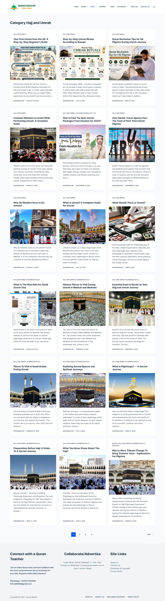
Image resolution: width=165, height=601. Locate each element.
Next (149, 534)
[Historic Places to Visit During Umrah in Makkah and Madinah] (82, 308)
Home (76, 7)
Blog (93, 7)
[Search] (154, 7)
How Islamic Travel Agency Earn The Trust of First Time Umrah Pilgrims (129, 121)
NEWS (112, 7)
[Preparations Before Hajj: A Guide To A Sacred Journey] (33, 472)
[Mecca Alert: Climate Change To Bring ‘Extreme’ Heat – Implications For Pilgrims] (132, 477)
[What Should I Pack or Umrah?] (132, 223)
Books (83, 7)
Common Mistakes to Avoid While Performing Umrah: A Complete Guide (31, 121)
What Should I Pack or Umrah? (128, 202)
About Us (134, 7)
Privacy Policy (116, 571)
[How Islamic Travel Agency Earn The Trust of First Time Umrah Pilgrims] (132, 145)
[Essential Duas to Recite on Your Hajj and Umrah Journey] (132, 308)
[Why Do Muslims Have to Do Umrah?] (33, 226)
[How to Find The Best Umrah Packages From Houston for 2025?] (82, 142)
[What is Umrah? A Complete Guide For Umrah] (82, 226)
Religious (115, 445)
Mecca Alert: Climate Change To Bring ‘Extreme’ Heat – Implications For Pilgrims (131, 453)
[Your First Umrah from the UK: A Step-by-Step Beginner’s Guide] (33, 63)
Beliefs (115, 443)
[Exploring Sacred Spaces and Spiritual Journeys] (82, 390)
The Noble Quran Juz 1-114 (86, 113)
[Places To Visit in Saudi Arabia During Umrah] (33, 390)
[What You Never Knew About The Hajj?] (82, 472)
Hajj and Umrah (19, 34)
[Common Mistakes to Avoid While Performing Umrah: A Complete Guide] (33, 145)
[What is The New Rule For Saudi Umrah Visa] (33, 308)
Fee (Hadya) (121, 7)
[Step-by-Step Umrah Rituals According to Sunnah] (82, 63)
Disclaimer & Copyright (120, 568)
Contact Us (145, 7)
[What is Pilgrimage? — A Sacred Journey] (132, 390)
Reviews (102, 7)
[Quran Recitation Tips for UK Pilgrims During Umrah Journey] (132, 63)
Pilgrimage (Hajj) (33, 280)
